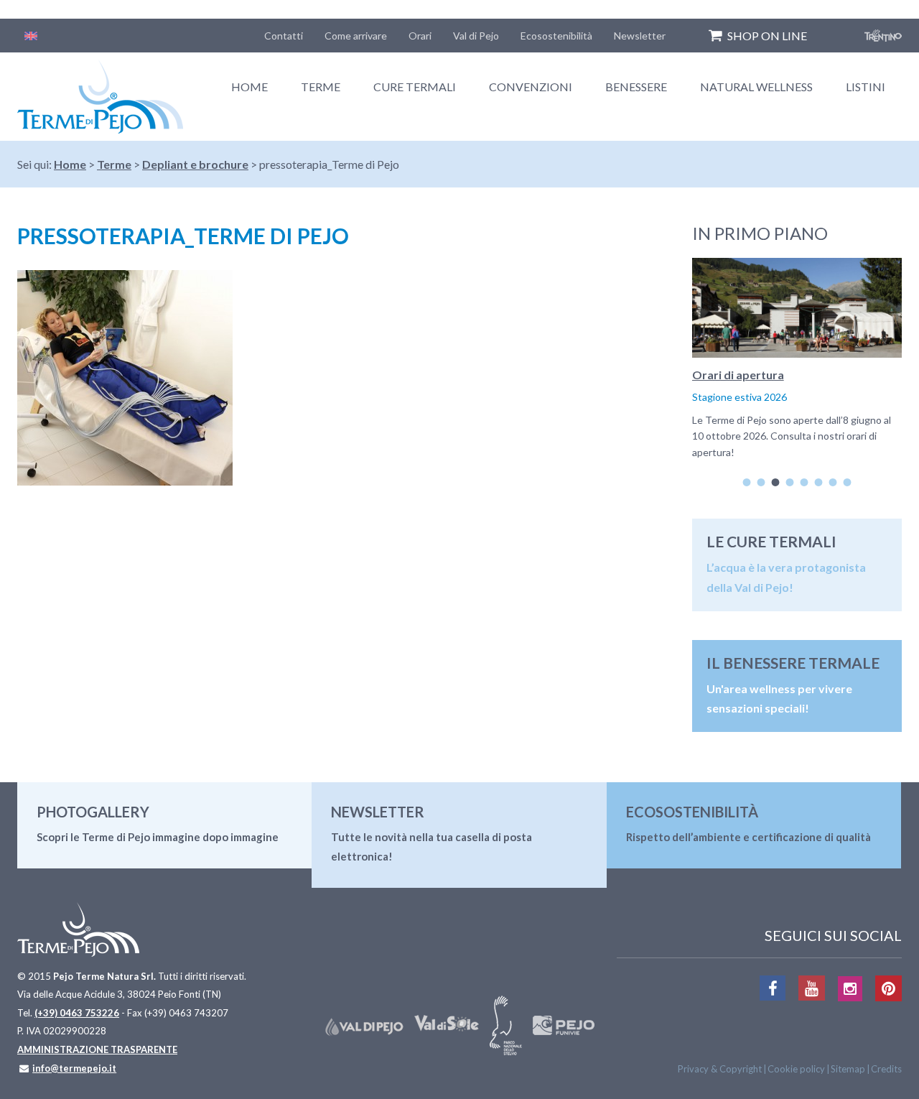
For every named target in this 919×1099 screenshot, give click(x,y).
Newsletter (640, 35)
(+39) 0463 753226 (76, 1013)
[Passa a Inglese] (31, 35)
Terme (320, 86)
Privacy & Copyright (720, 1069)
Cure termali (414, 86)
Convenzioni (530, 86)
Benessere (636, 86)
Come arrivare (356, 35)
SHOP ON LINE (767, 35)
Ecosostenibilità (556, 35)
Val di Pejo (476, 35)
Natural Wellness (756, 86)
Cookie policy (796, 1069)
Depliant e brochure (195, 164)
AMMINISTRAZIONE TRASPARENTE (97, 1049)
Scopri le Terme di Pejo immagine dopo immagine (158, 836)
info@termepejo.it (74, 1068)
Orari (420, 35)
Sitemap (848, 1069)
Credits (886, 1069)
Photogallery (93, 811)
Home (249, 86)
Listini (865, 86)
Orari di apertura (738, 374)
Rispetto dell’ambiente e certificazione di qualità (748, 836)
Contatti (283, 35)
